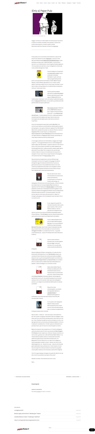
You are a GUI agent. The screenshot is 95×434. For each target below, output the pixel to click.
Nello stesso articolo (52, 108)
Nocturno (55, 46)
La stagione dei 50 (18, 410)
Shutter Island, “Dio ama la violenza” (23, 376)
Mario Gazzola (41, 35)
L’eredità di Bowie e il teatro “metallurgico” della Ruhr (27, 416)
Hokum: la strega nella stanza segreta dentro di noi (26, 420)
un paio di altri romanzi (53, 73)
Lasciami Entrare (51, 293)
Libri (44, 35)
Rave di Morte (48, 155)
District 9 (37, 101)
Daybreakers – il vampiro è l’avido (72, 376)
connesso (38, 391)
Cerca (50, 427)
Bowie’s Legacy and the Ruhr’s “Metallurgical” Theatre (27, 413)
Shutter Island (50, 187)
